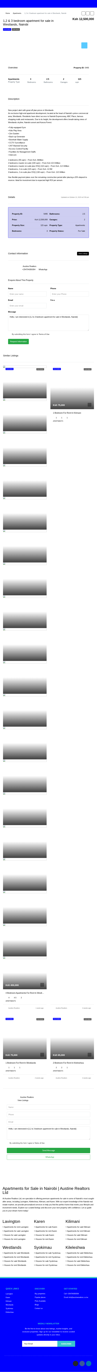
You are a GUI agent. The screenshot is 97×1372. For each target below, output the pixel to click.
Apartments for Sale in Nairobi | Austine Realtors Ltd (46, 1190)
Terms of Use (44, 334)
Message (12, 312)
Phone (53, 288)
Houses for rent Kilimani (77, 1239)
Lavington (11, 1221)
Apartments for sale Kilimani (78, 1227)
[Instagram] (75, 1363)
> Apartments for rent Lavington (15, 1227)
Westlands (12, 1247)
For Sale (16, 29)
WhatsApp (43, 269)
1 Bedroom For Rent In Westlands (21, 1063)
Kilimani (73, 1221)
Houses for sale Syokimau (46, 1261)
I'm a (52, 300)
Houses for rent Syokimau (46, 1265)
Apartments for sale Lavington (16, 1231)
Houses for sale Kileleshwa (78, 1261)
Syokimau (43, 1247)
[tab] (84, 45)
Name (10, 288)
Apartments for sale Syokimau (47, 1253)
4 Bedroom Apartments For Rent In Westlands (26, 993)
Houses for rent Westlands (15, 1265)
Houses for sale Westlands (15, 1261)
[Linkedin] (88, 1363)
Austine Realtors (14, 1008)
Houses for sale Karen (45, 1235)
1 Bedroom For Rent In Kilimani (67, 413)
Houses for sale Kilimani (77, 1235)
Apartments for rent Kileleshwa (79, 1257)
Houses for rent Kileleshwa (78, 1265)
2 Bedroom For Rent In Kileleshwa (68, 1063)
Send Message (48, 1150)
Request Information (18, 341)
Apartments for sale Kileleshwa (80, 1253)
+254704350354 (28, 269)
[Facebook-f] (82, 1363)
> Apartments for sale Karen (45, 1227)
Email (10, 300)
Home (8, 13)
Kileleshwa (75, 1247)
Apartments (17, 13)
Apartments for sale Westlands (16, 1253)
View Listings (83, 254)
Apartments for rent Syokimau (47, 1257)
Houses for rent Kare (44, 1239)
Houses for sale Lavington (15, 1235)
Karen (39, 1221)
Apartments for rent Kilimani (78, 1231)
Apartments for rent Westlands (16, 1257)
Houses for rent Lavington (14, 1239)
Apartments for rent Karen (46, 1231)
